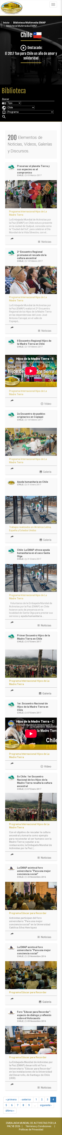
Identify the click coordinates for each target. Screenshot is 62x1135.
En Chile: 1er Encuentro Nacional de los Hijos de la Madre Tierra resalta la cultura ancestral (34, 781)
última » (10, 1110)
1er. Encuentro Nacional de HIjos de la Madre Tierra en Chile (32, 706)
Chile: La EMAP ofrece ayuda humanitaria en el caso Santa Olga (33, 553)
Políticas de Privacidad (31, 1129)
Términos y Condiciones (38, 1126)
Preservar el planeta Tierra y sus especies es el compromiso (33, 169)
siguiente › (46, 1105)
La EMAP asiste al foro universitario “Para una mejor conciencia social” (34, 870)
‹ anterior (26, 1099)
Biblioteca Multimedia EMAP (29, 22)
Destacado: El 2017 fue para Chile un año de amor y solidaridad (31, 52)
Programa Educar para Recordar (27, 913)
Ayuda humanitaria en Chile (32, 482)
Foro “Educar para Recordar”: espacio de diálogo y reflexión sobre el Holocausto (34, 1015)
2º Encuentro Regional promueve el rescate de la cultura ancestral (31, 255)
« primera (11, 1099)
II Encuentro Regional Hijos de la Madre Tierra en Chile (34, 342)
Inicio (6, 22)
